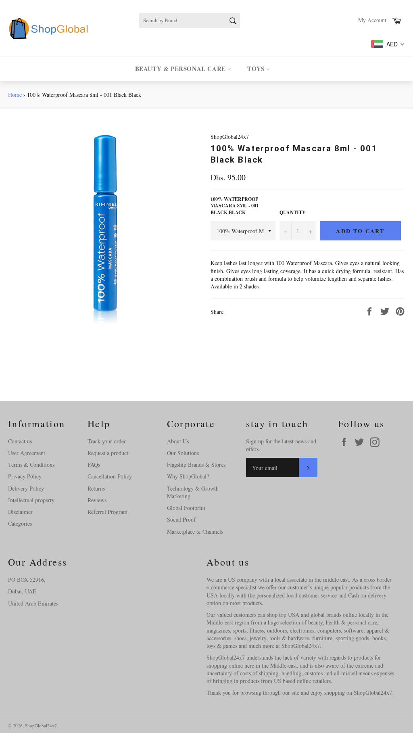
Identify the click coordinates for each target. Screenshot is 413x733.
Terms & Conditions (31, 464)
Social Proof (181, 519)
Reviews (97, 500)
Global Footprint (186, 508)
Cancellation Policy (110, 476)
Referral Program (107, 512)
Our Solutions (183, 453)
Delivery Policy (26, 488)
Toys (256, 68)
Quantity (293, 212)
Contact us (20, 441)
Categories (20, 523)
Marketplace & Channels (195, 531)
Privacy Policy (25, 476)
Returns (96, 488)
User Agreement (26, 453)
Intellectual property (31, 500)
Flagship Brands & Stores (196, 464)
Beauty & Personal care (181, 68)
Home (15, 94)
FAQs (94, 464)
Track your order (107, 441)
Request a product (108, 453)
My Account (372, 20)
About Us (178, 441)
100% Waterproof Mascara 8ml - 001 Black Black (235, 206)
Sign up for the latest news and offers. (281, 445)
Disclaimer (20, 512)
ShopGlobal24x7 (41, 726)
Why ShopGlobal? (188, 476)
